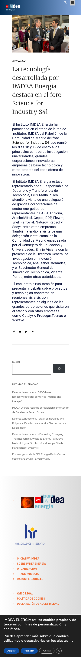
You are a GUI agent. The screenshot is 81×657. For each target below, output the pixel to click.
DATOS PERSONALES (30, 578)
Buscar (16, 361)
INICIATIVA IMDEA (28, 558)
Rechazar (29, 650)
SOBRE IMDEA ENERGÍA (31, 563)
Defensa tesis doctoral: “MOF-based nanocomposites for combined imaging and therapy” (36, 397)
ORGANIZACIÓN (27, 568)
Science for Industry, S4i (31, 143)
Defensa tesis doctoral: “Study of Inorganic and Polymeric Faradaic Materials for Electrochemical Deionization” (39, 423)
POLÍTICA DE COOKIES (31, 598)
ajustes (62, 640)
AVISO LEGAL (25, 593)
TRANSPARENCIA (28, 573)
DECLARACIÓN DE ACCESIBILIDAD (38, 603)
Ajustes (47, 650)
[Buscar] (59, 368)
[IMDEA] (41, 500)
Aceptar (11, 650)
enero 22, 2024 (19, 61)
